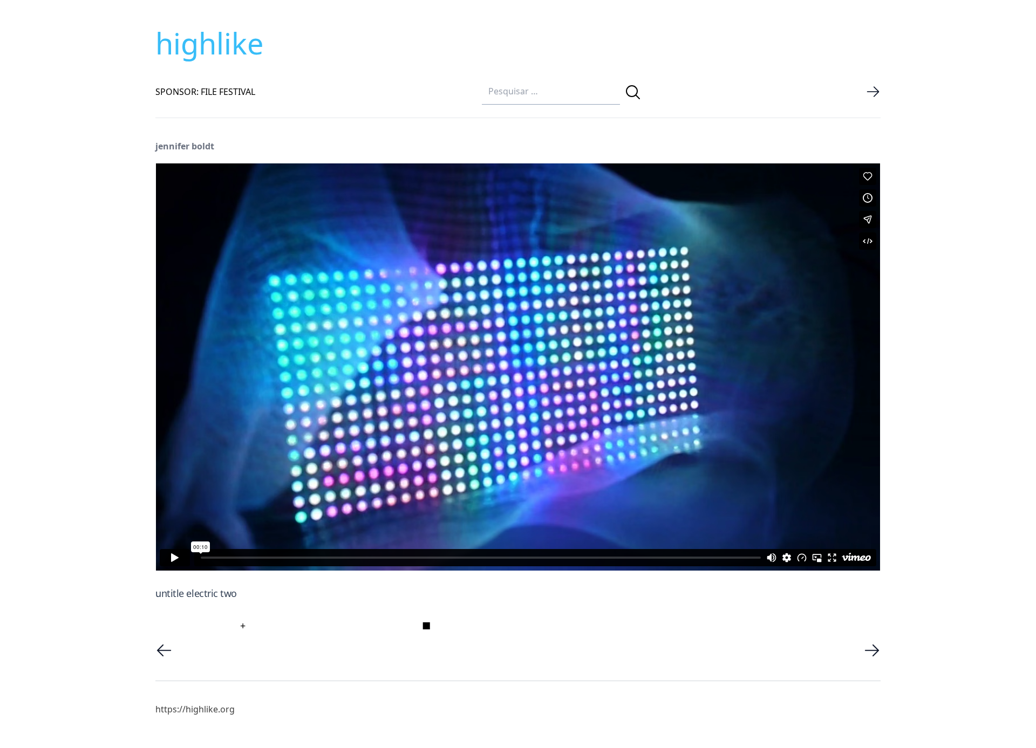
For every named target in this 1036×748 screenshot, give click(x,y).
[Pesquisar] (633, 92)
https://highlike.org (195, 709)
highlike (209, 43)
